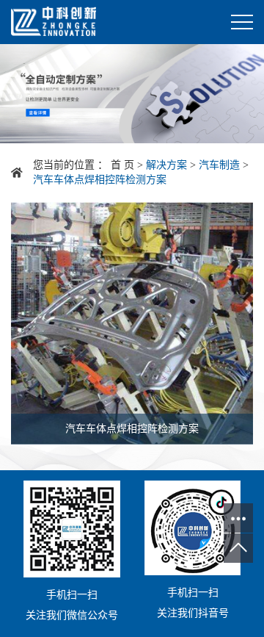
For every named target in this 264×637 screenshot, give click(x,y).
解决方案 (166, 164)
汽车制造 (219, 164)
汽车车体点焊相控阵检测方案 (99, 179)
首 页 (122, 164)
